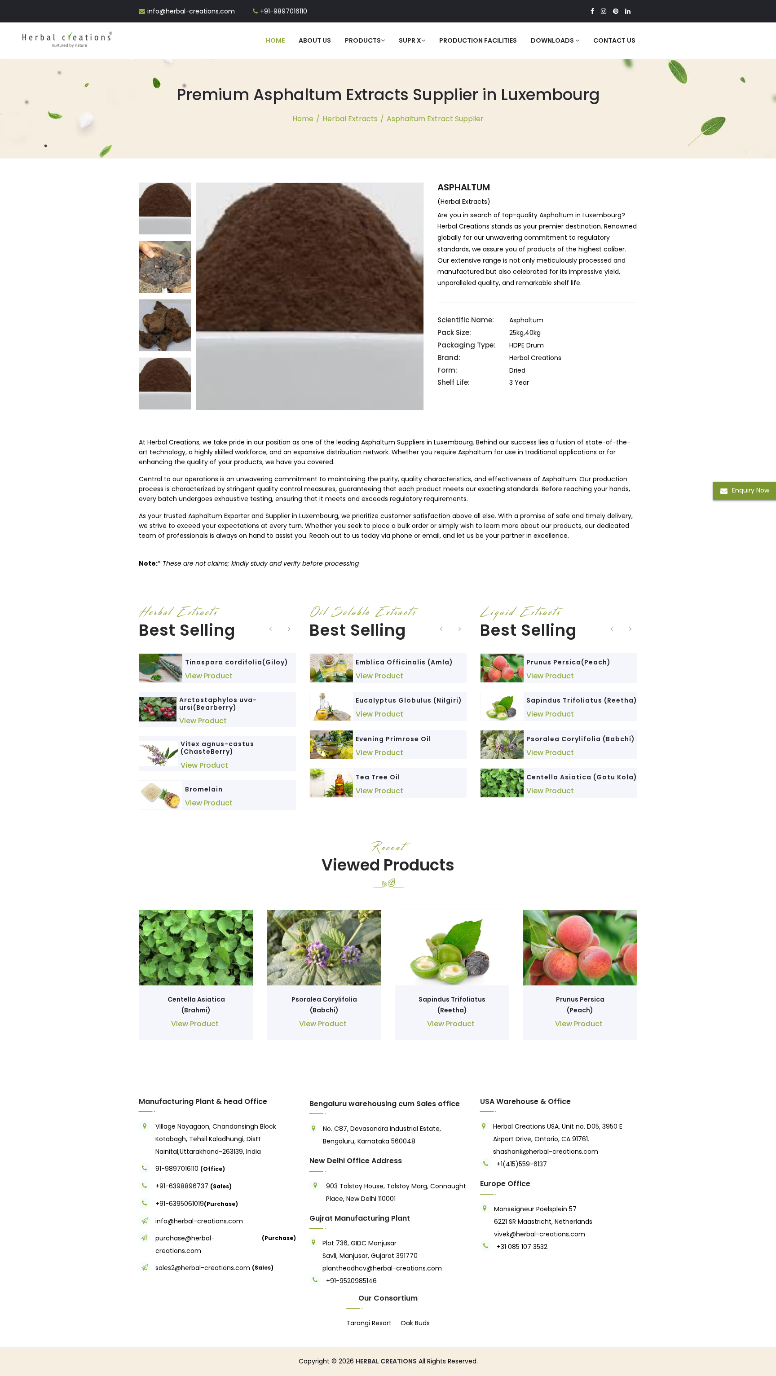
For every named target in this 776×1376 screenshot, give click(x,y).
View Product (209, 676)
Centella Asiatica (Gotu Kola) (581, 777)
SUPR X (410, 40)
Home (275, 40)
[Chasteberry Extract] (158, 753)
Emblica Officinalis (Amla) (404, 662)
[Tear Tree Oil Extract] (331, 782)
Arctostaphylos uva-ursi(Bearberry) (218, 703)
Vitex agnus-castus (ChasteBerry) (217, 747)
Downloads (553, 40)
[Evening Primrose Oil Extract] (331, 744)
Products (363, 40)
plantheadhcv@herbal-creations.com (382, 1268)
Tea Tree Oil (378, 777)
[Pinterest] (615, 11)
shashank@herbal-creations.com (545, 1151)
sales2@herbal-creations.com (202, 1267)
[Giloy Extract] (161, 667)
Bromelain (204, 789)
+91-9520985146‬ (351, 1280)
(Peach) (580, 1010)
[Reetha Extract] (502, 706)
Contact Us (614, 40)
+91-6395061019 (179, 1203)
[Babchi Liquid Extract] (502, 744)
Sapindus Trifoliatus (452, 999)
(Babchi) (324, 1010)
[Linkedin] (627, 11)
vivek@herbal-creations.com (539, 1234)
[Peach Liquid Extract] (502, 667)
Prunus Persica (580, 999)
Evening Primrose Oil (393, 738)
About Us (315, 40)
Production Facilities (478, 40)
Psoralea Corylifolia (324, 999)
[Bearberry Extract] (158, 709)
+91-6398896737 (181, 1186)
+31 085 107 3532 (522, 1246)
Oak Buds (415, 1323)
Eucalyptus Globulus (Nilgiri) (409, 700)
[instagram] (603, 11)
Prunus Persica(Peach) (568, 662)
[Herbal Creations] (67, 37)
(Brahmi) (196, 1010)
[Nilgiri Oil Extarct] (331, 706)
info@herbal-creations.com (191, 11)
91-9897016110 (177, 1168)
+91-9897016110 (283, 11)
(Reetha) (452, 1010)
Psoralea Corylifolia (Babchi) (580, 738)
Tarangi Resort (369, 1323)
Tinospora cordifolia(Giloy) (236, 662)
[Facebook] (592, 11)
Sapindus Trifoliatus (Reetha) (581, 700)
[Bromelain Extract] (161, 794)
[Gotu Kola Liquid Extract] (502, 782)
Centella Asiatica (196, 999)
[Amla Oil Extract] (331, 667)
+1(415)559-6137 (522, 1164)
